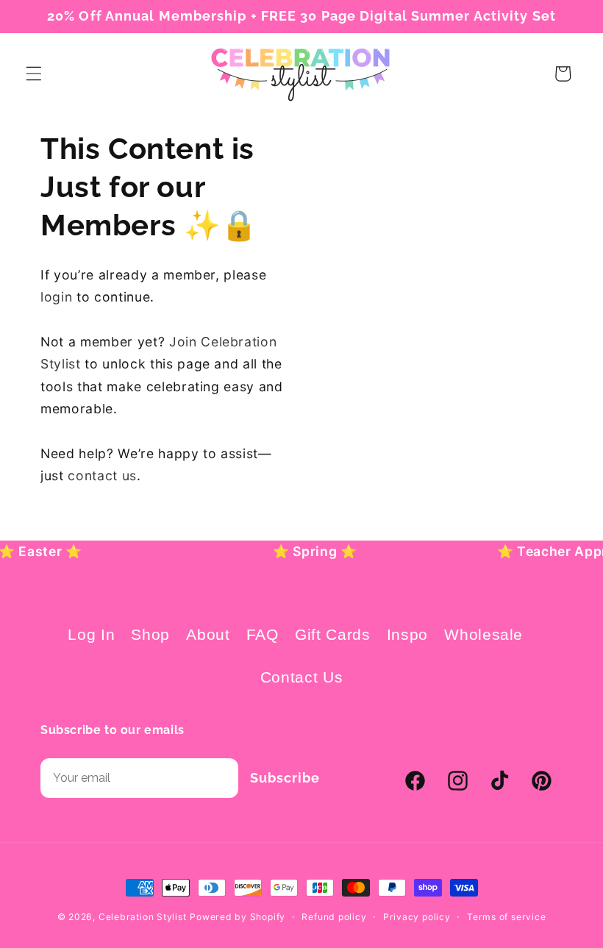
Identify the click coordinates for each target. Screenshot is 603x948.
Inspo (407, 634)
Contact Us (301, 677)
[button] (33, 73)
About (207, 634)
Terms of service (506, 916)
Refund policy (334, 916)
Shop (150, 634)
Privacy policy (417, 916)
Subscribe (285, 777)
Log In (91, 634)
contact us (102, 475)
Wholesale (483, 634)
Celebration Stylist (143, 916)
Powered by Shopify (237, 916)
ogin (58, 296)
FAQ (262, 634)
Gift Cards (333, 634)
